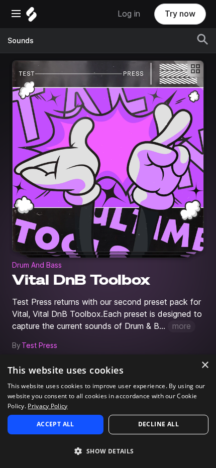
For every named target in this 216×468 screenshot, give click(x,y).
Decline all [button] (158, 424)
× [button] (204, 365)
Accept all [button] (55, 424)
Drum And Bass (37, 265)
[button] (108, 450)
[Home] (31, 17)
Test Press (39, 345)
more (181, 326)
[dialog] (108, 411)
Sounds (21, 41)
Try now (180, 14)
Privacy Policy (47, 406)
